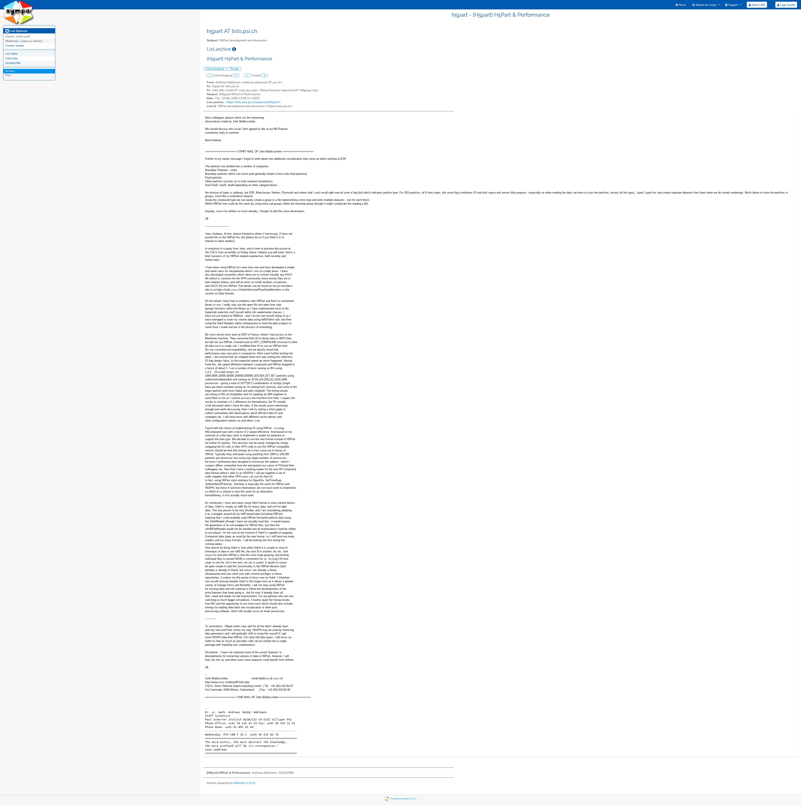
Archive (10, 71)
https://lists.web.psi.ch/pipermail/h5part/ (253, 102)
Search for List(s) (706, 5)
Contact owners (14, 45)
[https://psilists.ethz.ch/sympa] (18, 12)
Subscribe (11, 58)
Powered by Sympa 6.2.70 (403, 798)
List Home (11, 53)
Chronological (215, 68)
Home (682, 5)
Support (733, 5)
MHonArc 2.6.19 (244, 783)
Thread (234, 68)
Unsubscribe (12, 63)
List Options (18, 31)
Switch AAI (758, 5)
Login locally (787, 5)
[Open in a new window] (234, 49)
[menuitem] (681, 4)
